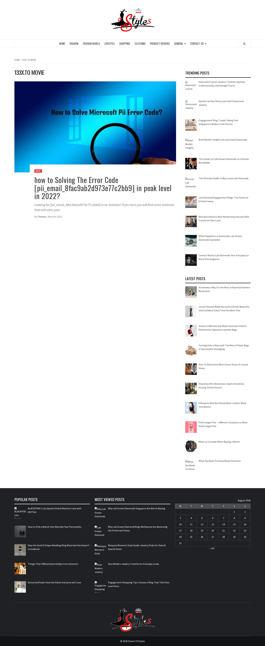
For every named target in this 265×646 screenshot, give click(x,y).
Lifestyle (109, 44)
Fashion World (91, 44)
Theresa (41, 216)
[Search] (244, 44)
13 (212, 524)
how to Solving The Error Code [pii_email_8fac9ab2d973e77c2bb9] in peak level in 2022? (103, 187)
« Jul (211, 548)
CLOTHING (140, 44)
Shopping (124, 44)
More (38, 171)
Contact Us (197, 44)
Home (62, 44)
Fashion (74, 44)
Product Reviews (160, 44)
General (178, 44)
